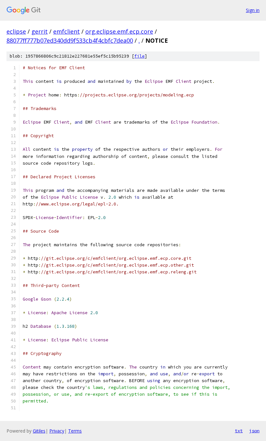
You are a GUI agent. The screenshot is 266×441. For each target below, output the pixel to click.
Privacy (56, 431)
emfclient (66, 31)
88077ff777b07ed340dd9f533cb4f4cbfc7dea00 (69, 40)
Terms (75, 431)
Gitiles (39, 431)
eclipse (16, 31)
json (254, 431)
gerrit (39, 31)
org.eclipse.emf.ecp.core (119, 31)
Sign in (253, 10)
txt (239, 431)
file (139, 56)
